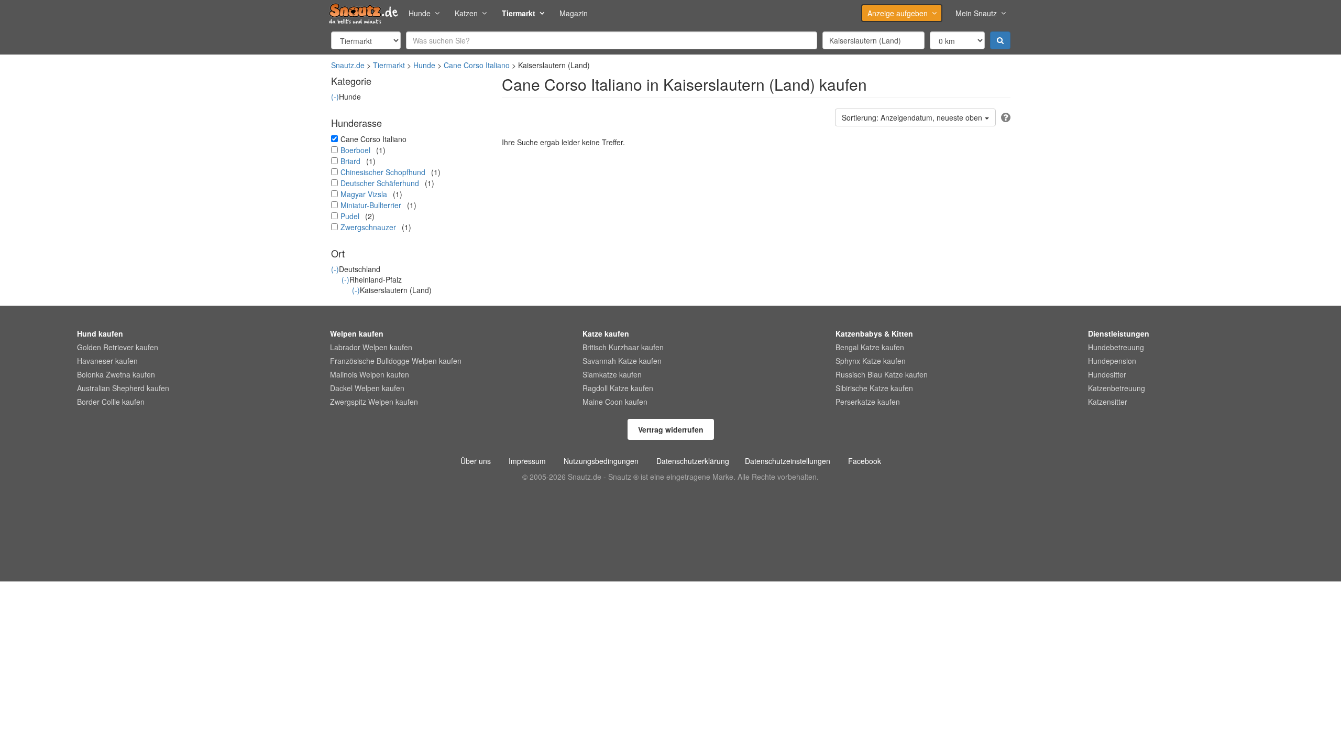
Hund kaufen (100, 333)
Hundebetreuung (1116, 347)
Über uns (475, 461)
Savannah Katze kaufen (622, 360)
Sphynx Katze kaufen (871, 360)
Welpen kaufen (356, 333)
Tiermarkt (518, 13)
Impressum (527, 461)
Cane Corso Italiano (477, 65)
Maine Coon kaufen (614, 401)
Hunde (420, 13)
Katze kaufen (605, 333)
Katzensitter (1107, 401)
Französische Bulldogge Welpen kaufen (395, 360)
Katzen (466, 13)
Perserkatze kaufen (868, 401)
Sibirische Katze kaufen (874, 388)
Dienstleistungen (1118, 333)
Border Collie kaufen (111, 401)
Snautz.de (348, 65)
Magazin (573, 13)
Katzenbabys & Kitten (874, 333)
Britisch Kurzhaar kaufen (623, 347)
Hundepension (1112, 360)
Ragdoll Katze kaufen (617, 388)
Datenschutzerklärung (692, 461)
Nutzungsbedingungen (601, 461)
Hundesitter (1107, 374)
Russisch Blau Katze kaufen (882, 374)
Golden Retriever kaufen (117, 347)
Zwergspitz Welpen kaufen (374, 401)
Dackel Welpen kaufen (367, 388)
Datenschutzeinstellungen (787, 461)
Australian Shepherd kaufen (123, 388)
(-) (335, 96)
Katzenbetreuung (1116, 388)
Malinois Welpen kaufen (369, 374)
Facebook (864, 461)
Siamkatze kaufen (612, 374)
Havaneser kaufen (107, 360)
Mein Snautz (976, 13)
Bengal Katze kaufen (870, 347)
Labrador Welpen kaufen (371, 347)
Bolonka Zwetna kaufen (116, 374)
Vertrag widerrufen (671, 429)
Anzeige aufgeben (897, 13)
